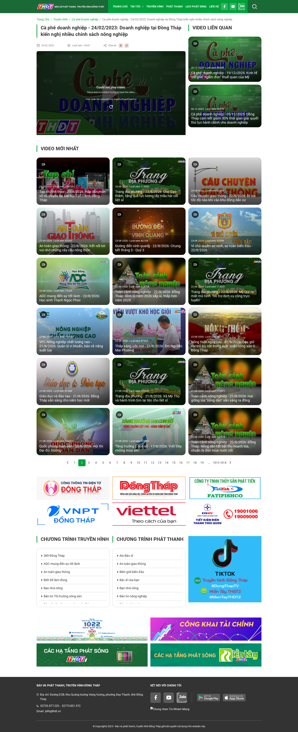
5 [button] (103, 462)
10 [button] (138, 462)
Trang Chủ (43, 19)
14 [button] (166, 462)
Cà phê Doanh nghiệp (85, 19)
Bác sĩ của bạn (129, 580)
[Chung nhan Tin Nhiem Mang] (205, 709)
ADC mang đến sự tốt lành (62, 564)
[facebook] (120, 45)
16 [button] (180, 462)
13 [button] (159, 462)
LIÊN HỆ (214, 6)
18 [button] (194, 462)
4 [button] (96, 462)
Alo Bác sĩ (126, 555)
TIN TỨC (135, 6)
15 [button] (173, 462)
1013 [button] (216, 462)
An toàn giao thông (57, 572)
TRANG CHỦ (120, 6)
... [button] (209, 462)
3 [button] (89, 462)
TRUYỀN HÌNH (154, 6)
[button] (67, 462)
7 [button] (117, 462)
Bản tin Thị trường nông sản (63, 596)
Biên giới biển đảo (132, 572)
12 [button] (152, 462)
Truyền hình (60, 19)
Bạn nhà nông (53, 588)
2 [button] (82, 462)
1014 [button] (223, 462)
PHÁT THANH (174, 6)
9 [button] (131, 462)
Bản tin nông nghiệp (133, 596)
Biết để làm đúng (55, 580)
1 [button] (75, 462)
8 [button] (124, 462)
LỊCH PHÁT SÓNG (196, 6)
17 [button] (187, 462)
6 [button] (110, 462)
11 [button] (145, 462)
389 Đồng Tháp (54, 555)
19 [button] (201, 462)
